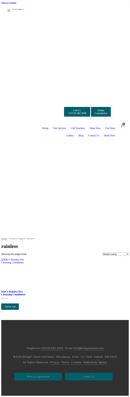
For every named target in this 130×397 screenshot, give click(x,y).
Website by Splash (95, 362)
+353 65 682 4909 (51, 348)
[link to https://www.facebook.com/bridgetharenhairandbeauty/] (58, 335)
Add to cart (10, 306)
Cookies (76, 362)
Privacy (54, 362)
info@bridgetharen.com (88, 348)
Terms (65, 362)
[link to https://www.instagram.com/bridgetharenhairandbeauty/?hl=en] (65, 335)
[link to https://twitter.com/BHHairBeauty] (72, 335)
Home (4, 238)
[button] (77, 112)
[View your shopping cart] (121, 126)
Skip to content (8, 2)
